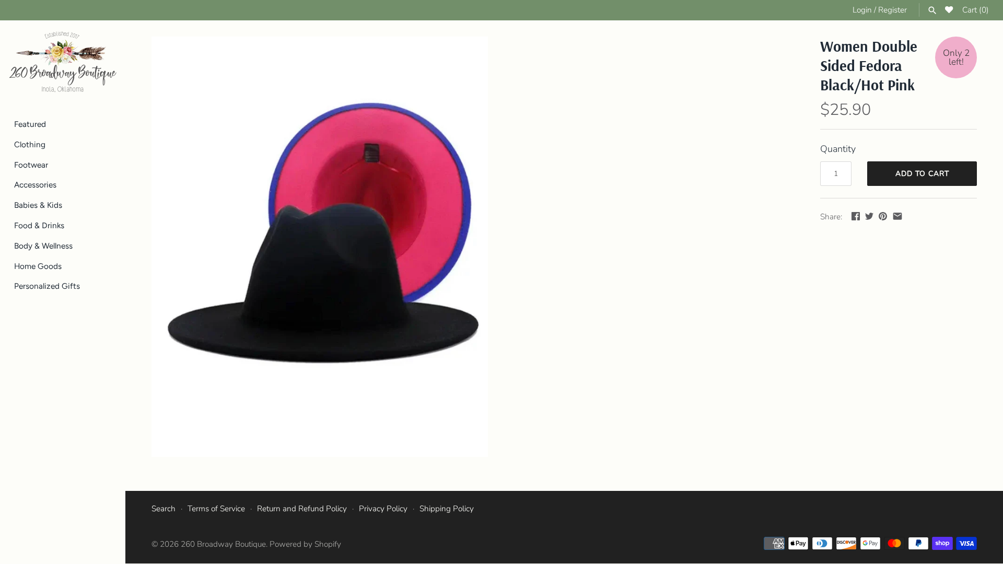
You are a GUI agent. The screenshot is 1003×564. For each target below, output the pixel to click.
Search (163, 508)
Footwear (31, 165)
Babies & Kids (38, 205)
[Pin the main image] (883, 216)
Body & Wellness (43, 246)
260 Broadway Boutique (223, 544)
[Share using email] (897, 216)
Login (862, 10)
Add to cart (922, 174)
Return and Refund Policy (302, 508)
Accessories (35, 185)
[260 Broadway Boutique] (62, 62)
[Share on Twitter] (869, 216)
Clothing (29, 144)
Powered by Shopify (305, 544)
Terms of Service (216, 508)
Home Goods (38, 266)
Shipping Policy (446, 508)
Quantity (838, 149)
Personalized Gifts (47, 286)
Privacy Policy (383, 508)
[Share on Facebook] (856, 216)
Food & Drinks (39, 225)
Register (892, 10)
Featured (30, 124)
